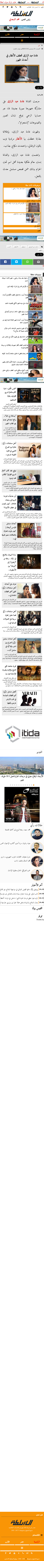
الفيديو (39, 752)
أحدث (38, 228)
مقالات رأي (36, 825)
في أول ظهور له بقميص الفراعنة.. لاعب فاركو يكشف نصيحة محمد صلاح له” (16, 329)
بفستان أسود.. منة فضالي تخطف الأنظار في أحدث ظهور (15, 296)
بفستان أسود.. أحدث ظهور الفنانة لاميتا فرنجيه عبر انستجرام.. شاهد (15, 321)
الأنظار (19, 138)
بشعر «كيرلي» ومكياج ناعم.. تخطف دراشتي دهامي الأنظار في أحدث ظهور (15, 371)
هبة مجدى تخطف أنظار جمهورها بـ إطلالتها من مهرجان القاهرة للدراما (14, 346)
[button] (33, 785)
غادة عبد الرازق (16, 101)
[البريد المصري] (22, 804)
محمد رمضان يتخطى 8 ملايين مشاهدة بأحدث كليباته (15, 353)
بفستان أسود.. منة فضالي (20, 214)
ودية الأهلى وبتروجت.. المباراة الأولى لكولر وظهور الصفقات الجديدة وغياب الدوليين (15, 363)
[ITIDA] (22, 734)
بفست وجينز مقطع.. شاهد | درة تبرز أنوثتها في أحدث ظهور (16, 313)
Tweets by (40, 920)
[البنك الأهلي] (22, 239)
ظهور (39, 199)
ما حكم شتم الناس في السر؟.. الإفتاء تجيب (15, 203)
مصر (22, 34)
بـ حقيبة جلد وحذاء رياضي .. (18, 189)
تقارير (7, 34)
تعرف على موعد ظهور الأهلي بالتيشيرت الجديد (16, 303)
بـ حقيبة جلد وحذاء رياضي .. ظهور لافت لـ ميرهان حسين (15, 279)
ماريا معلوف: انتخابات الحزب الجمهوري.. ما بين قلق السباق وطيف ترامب (15, 858)
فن (39, 45)
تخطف (38, 224)
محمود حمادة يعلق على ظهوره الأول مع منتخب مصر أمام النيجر (15, 338)
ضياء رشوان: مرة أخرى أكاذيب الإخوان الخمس (15, 843)
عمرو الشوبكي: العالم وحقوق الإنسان (19, 870)
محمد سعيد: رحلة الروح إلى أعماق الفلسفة (17, 829)
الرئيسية (37, 34)
